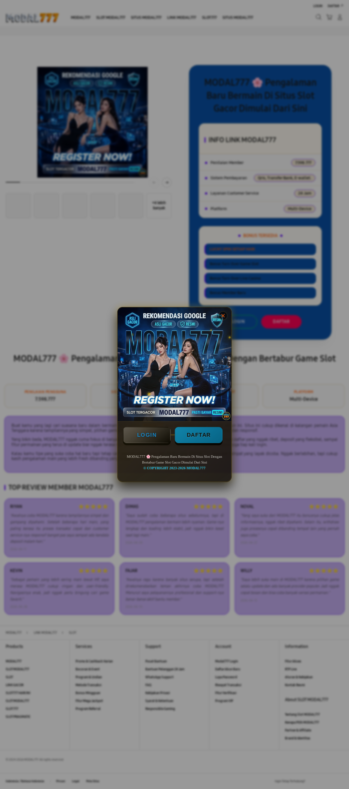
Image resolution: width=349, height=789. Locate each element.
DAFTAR (199, 435)
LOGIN (147, 435)
